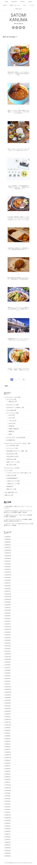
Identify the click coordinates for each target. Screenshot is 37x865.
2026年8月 (8, 536)
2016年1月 (7, 834)
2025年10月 (8, 555)
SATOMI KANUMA (18, 17)
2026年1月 (7, 547)
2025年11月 (8, 553)
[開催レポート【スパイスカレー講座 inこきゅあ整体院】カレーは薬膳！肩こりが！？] (18, 294)
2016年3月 (7, 831)
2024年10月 (8, 574)
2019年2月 (7, 746)
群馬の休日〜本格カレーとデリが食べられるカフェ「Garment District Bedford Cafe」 (18, 73)
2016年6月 (7, 823)
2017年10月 (8, 790)
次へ (24, 379)
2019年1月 (7, 749)
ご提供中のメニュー (12, 483)
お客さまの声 (10, 475)
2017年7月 (7, 798)
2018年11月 (8, 755)
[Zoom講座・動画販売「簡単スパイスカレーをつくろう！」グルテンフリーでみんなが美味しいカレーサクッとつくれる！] (18, 203)
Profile (22, 1)
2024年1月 (7, 591)
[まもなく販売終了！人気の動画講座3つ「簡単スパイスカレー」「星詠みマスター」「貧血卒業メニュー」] (18, 169)
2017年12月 (8, 785)
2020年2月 (8, 714)
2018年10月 (8, 757)
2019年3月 (7, 744)
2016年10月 (8, 817)
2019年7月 (7, 733)
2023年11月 (8, 596)
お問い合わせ (18, 9)
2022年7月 (8, 634)
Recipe (5, 5)
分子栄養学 (9, 440)
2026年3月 (8, 544)
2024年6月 (8, 585)
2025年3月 (8, 569)
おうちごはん (10, 399)
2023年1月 (7, 624)
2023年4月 (8, 615)
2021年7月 (7, 667)
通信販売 (9, 486)
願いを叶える (10, 464)
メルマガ (32, 5)
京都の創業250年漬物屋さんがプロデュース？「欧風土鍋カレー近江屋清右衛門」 (18, 278)
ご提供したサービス (12, 481)
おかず (10, 415)
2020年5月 (8, 705)
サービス (7, 470)
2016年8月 (7, 820)
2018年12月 (8, 752)
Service (30, 1)
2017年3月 (7, 806)
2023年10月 (8, 599)
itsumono (14, 1)
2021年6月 (7, 670)
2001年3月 (7, 850)
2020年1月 (7, 716)
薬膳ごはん (11, 401)
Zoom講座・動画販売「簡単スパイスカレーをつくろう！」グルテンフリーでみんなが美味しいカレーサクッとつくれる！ (18, 218)
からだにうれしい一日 (10, 468)
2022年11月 (8, 629)
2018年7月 (7, 766)
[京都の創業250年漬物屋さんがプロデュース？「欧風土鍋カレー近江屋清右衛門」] (18, 264)
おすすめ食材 (10, 410)
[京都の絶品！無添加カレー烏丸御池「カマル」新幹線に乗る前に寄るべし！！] (18, 234)
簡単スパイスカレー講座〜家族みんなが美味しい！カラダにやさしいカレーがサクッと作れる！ (18, 112)
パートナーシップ (11, 448)
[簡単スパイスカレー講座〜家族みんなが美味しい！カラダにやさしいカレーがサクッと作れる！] (18, 93)
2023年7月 (8, 607)
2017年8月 (7, 796)
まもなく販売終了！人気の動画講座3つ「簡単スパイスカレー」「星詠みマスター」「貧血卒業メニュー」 (18, 187)
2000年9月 (8, 853)
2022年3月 (8, 645)
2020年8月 (8, 697)
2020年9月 (8, 695)
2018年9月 (7, 760)
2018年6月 (7, 768)
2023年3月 (8, 618)
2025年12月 (8, 550)
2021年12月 (8, 654)
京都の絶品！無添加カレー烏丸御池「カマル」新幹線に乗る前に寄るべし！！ (18, 248)
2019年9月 (7, 727)
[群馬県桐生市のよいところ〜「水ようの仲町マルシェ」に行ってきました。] (18, 325)
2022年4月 (8, 643)
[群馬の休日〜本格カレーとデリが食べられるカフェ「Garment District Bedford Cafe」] (18, 55)
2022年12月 (8, 626)
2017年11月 (8, 787)
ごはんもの (11, 420)
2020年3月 (8, 711)
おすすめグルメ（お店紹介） (14, 407)
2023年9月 (8, 602)
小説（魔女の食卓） (10, 492)
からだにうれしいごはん (11, 397)
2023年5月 (8, 613)
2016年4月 (7, 828)
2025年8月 (8, 558)
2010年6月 (7, 837)
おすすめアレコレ (11, 404)
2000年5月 (8, 856)
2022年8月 (8, 632)
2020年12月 (8, 686)
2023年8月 (8, 604)
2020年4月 (8, 708)
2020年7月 (8, 700)
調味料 (10, 431)
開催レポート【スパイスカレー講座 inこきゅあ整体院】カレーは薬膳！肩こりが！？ (18, 309)
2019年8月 (7, 730)
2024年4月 (8, 588)
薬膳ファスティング (14, 5)
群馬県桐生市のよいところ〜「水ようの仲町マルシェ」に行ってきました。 (18, 339)
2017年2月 (7, 809)
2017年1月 (7, 812)
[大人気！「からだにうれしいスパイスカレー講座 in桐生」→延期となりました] (18, 355)
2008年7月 (8, 845)
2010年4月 (7, 839)
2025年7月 (8, 561)
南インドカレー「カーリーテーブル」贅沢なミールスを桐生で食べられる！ (18, 149)
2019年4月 (7, 741)
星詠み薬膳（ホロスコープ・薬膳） (16, 451)
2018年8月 (7, 763)
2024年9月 (8, 577)
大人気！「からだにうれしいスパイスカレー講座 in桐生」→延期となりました (18, 369)
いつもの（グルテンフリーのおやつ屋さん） (18, 472)
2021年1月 (7, 684)
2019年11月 (8, 722)
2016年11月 (8, 815)
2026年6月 (8, 539)
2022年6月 (8, 637)
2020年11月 (8, 689)
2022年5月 (8, 640)
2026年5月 (8, 542)
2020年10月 (8, 692)
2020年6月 (8, 703)
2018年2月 (7, 779)
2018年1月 (7, 782)
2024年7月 (8, 583)
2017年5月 (7, 801)
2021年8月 (7, 665)
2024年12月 (8, 572)
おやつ (10, 418)
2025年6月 (8, 564)
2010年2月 (7, 842)
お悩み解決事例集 (11, 478)
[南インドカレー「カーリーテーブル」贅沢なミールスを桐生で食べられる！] (18, 132)
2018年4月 (7, 774)
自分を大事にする (11, 456)
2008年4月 (8, 847)
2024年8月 (8, 580)
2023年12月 (8, 594)
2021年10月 (8, 659)
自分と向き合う (11, 453)
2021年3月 (7, 678)
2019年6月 (7, 735)
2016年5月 (7, 826)
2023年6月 (8, 610)
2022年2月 (8, 648)
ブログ (24, 5)
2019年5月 (7, 738)
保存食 (10, 426)
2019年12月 (8, 719)
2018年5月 (7, 771)
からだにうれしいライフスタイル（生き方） (16, 443)
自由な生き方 (10, 459)
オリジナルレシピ (11, 413)
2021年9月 (7, 662)
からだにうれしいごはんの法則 (15, 437)
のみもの (11, 423)
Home (6, 1)
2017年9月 (7, 793)
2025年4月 (8, 566)
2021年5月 (7, 673)
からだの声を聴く (11, 445)
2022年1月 (7, 651)
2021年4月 (7, 675)
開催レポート (10, 489)
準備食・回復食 (13, 428)
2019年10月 (8, 725)
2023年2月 (8, 621)
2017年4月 (7, 804)
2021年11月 (8, 656)
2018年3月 (7, 776)
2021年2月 (7, 681)
